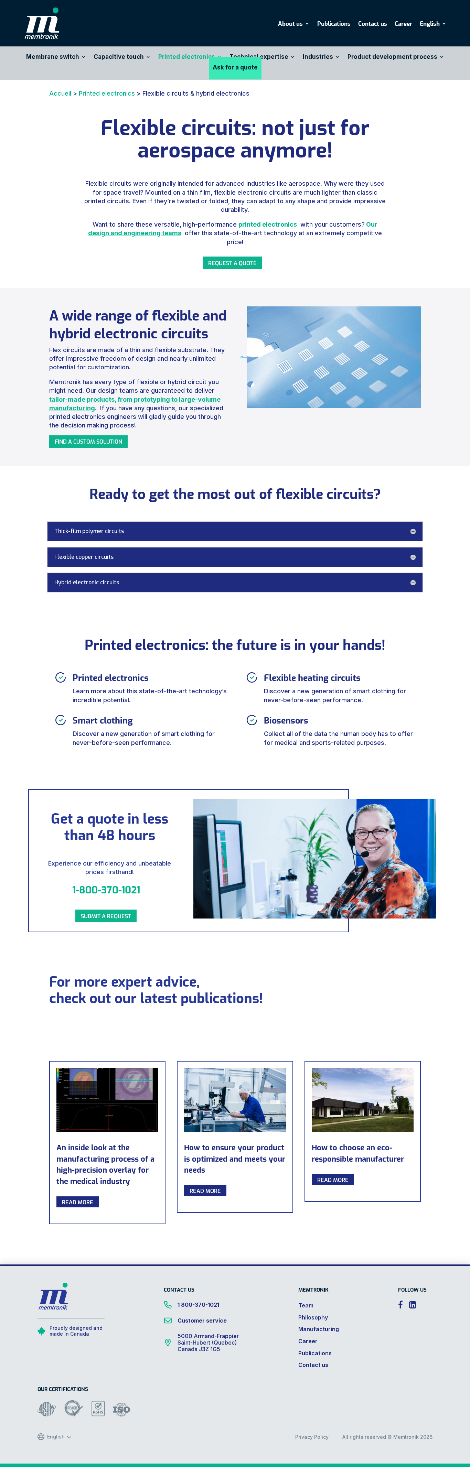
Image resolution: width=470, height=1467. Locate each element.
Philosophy (313, 1317)
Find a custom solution (88, 441)
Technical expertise (258, 57)
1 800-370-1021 (198, 1304)
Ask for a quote (235, 68)
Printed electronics (186, 57)
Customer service (202, 1320)
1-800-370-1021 (106, 889)
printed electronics (267, 224)
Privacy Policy (312, 1437)
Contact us (372, 24)
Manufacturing (318, 1329)
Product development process (392, 57)
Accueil (60, 93)
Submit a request (106, 916)
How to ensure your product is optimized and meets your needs (234, 1158)
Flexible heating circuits (312, 677)
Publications (334, 24)
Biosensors (286, 720)
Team (305, 1305)
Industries (318, 57)
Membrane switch (52, 57)
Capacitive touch (119, 57)
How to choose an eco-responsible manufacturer (358, 1153)
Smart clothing (103, 720)
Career (403, 24)
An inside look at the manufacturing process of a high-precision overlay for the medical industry (105, 1164)
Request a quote (232, 263)
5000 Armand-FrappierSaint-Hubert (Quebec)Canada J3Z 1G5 (208, 1342)
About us (290, 24)
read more (77, 1202)
